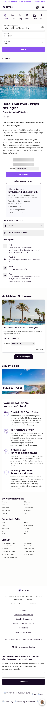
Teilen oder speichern (23, 181)
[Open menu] (42, 7)
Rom (3, 531)
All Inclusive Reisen (8, 546)
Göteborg (27, 534)
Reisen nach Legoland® (9, 557)
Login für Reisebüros (23, 632)
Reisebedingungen (24, 619)
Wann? (6, 34)
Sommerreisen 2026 (8, 543)
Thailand (5, 513)
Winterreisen (28, 543)
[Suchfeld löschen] (42, 27)
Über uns (23, 610)
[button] (23, 225)
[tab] (5, 17)
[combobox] (22, 28)
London (26, 528)
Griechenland (28, 508)
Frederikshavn (6, 534)
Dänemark (27, 502)
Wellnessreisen (29, 549)
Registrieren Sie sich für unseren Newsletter (24, 639)
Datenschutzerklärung (23, 615)
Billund (26, 522)
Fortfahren (23, 174)
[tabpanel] (23, 38)
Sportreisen (6, 549)
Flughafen (11, 169)
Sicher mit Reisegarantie (23, 624)
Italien (26, 505)
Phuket (26, 531)
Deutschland (6, 510)
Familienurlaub (29, 552)
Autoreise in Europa (8, 552)
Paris (3, 525)
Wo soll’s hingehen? (11, 26)
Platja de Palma (29, 525)
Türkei (4, 505)
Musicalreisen (28, 554)
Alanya (4, 522)
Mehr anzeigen (23, 356)
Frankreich (5, 508)
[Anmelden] (37, 7)
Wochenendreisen (8, 554)
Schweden (27, 510)
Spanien (4, 502)
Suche (23, 49)
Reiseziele (23, 628)
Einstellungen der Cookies (25, 647)
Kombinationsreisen (30, 546)
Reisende (7, 41)
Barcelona (5, 528)
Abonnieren (23, 682)
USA (25, 513)
